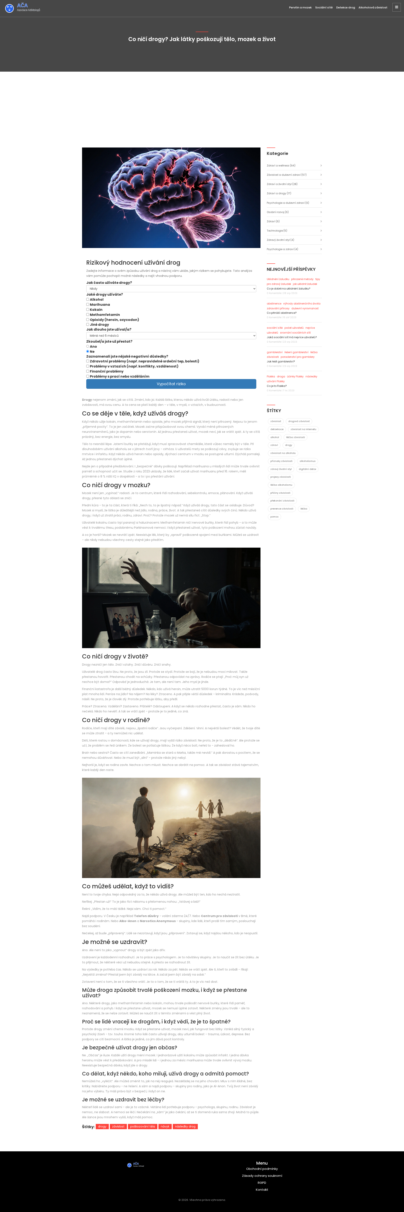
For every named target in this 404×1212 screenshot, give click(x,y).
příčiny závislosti (280, 493)
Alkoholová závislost (373, 7)
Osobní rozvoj (278, 212)
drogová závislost (299, 421)
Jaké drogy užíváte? (104, 294)
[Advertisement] (202, 103)
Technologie (277, 230)
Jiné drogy (99, 324)
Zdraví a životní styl (282, 184)
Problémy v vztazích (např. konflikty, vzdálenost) (134, 366)
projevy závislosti (280, 477)
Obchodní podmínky (262, 1168)
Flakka (271, 376)
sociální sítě (275, 328)
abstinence (274, 303)
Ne (92, 351)
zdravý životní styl (281, 469)
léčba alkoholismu (281, 485)
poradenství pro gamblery (298, 357)
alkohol (274, 437)
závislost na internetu (303, 429)
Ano (93, 346)
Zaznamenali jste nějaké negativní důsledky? (127, 356)
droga (281, 376)
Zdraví (273, 221)
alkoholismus (308, 461)
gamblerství (275, 352)
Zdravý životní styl (280, 240)
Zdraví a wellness (281, 165)
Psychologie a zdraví (282, 249)
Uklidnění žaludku (278, 279)
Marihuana (100, 304)
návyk (165, 1126)
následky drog (185, 1126)
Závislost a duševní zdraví (287, 175)
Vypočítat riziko (171, 383)
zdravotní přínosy (278, 308)
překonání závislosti (282, 500)
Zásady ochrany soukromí (262, 1175)
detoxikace (276, 429)
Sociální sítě (324, 7)
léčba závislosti (295, 437)
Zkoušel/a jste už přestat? (109, 341)
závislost (118, 1126)
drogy (102, 1126)
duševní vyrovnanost (305, 308)
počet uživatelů (294, 328)
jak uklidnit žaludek (305, 284)
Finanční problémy (107, 371)
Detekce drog (345, 7)
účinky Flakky (295, 376)
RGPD (262, 1182)
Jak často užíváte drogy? (109, 282)
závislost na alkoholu (283, 453)
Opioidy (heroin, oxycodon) (114, 320)
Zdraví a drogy (279, 193)
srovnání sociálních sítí (295, 332)
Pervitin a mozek (300, 7)
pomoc (274, 516)
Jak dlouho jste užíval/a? (108, 329)
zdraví (274, 445)
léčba (303, 508)
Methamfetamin (105, 314)
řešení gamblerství (296, 352)
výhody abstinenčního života (301, 303)
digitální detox (307, 469)
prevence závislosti (281, 508)
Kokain (96, 309)
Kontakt (262, 1189)
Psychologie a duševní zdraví (288, 203)
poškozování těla (142, 1126)
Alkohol (97, 299)
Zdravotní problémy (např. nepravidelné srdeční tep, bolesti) (144, 361)
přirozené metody (302, 279)
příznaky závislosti (281, 461)
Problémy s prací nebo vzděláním (119, 376)
